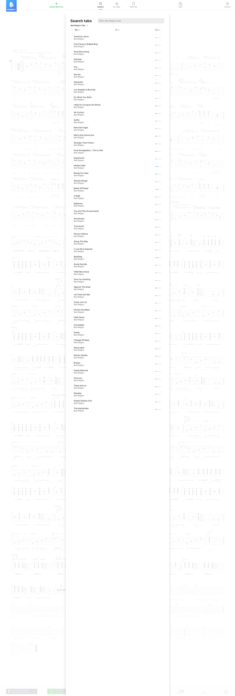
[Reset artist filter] (87, 25)
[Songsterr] (11, 6)
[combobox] (77, 30)
